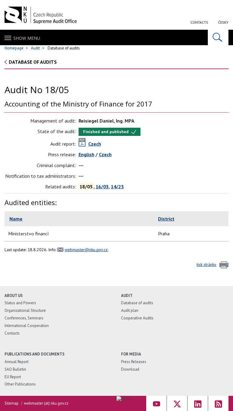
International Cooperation (27, 325)
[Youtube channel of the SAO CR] (156, 403)
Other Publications (20, 384)
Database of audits (33, 62)
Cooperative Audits (137, 318)
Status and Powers (20, 302)
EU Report (13, 376)
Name (15, 219)
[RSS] (218, 403)
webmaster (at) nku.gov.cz (46, 403)
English (86, 154)
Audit (35, 48)
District (166, 219)
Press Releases (133, 361)
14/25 (117, 187)
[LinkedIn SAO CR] (197, 403)
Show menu (26, 38)
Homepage (14, 48)
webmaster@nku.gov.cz (86, 249)
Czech (105, 154)
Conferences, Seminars (24, 318)
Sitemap (12, 403)
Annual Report (17, 361)
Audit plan (129, 310)
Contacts (199, 22)
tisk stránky (206, 264)
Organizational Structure (25, 310)
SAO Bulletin (15, 369)
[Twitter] (177, 403)
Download (130, 369)
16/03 (102, 187)
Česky (223, 22)
